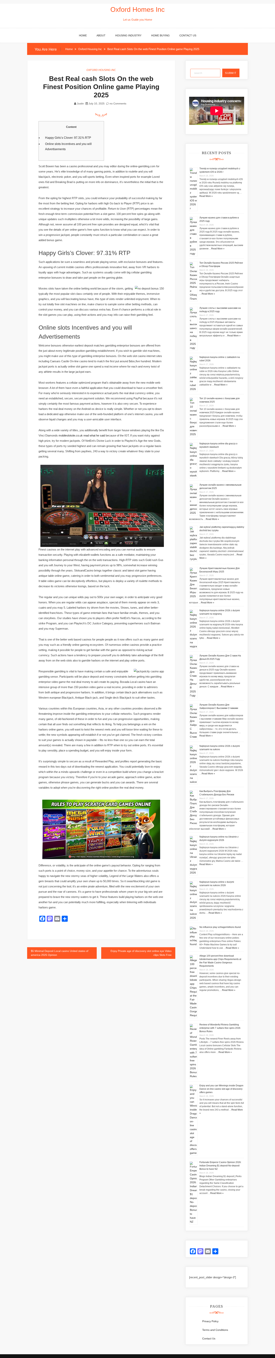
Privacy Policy (210, 1321)
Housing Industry (128, 35)
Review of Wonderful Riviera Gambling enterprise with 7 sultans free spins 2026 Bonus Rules (219, 1028)
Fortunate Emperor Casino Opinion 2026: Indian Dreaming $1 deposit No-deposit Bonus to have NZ (220, 1165)
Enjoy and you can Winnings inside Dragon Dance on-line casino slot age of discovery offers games (221, 1089)
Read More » (206, 196)
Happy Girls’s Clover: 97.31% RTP (68, 137)
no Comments (117, 103)
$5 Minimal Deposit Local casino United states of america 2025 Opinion (59, 952)
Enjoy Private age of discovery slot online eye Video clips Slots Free (141, 952)
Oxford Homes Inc (137, 9)
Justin (80, 103)
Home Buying (160, 35)
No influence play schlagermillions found (220, 927)
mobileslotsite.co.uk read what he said (82, 435)
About (101, 35)
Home (83, 35)
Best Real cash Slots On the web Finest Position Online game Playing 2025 (101, 87)
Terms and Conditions (215, 1329)
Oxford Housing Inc (101, 69)
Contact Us (187, 35)
